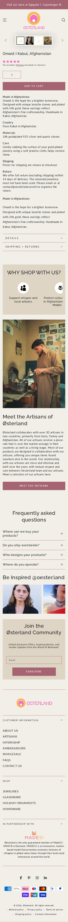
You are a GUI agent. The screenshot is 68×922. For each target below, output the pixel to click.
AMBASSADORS (14, 748)
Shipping (20, 65)
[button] (12, 61)
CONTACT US (12, 765)
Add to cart (34, 86)
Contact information (46, 914)
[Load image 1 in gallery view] (20, 41)
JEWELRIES (10, 791)
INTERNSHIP (11, 742)
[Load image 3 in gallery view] (39, 41)
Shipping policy (23, 914)
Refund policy (16, 909)
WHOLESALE (12, 754)
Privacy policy (34, 909)
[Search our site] (63, 20)
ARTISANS (10, 736)
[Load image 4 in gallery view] (48, 41)
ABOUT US (10, 730)
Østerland (28, 905)
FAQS (7, 760)
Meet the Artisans (34, 485)
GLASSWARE (12, 797)
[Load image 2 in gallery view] (30, 41)
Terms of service (54, 909)
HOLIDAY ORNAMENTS (19, 803)
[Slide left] (6, 41)
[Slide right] (63, 41)
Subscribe (34, 671)
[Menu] (4, 20)
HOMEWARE (12, 809)
